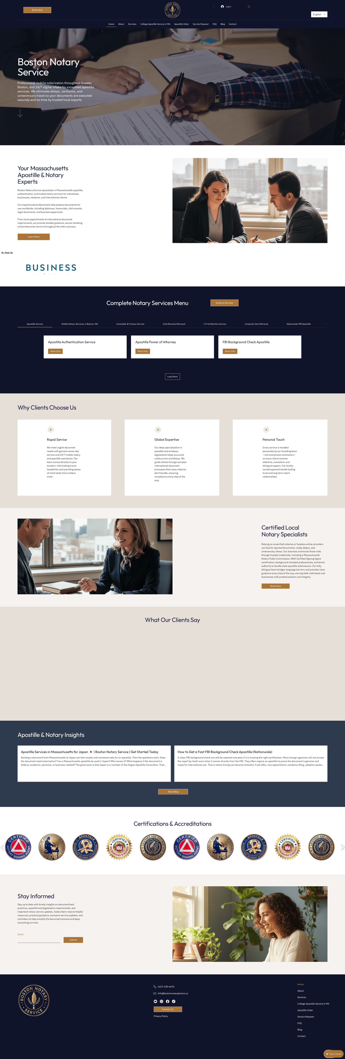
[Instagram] (161, 1001)
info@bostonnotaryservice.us (173, 993)
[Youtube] (155, 1001)
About (300, 990)
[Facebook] (167, 1001)
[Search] (214, 6)
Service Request (305, 1016)
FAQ (299, 1023)
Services (301, 997)
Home (300, 984)
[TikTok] (173, 1001)
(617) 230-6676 (166, 986)
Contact (301, 1036)
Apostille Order (305, 1010)
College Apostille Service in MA (306, 1003)
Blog (299, 1029)
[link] (35, 324)
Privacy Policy (161, 1016)
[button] (249, 6)
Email (20, 934)
